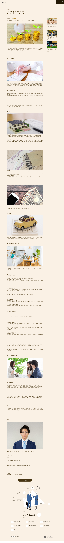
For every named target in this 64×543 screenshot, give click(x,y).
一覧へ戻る (25, 480)
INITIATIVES (18, 526)
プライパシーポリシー (14, 534)
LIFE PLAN (46, 522)
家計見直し (14, 18)
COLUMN (46, 526)
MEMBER (31, 522)
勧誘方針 (19, 534)
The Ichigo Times (19, 530)
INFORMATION (33, 526)
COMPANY (17, 522)
